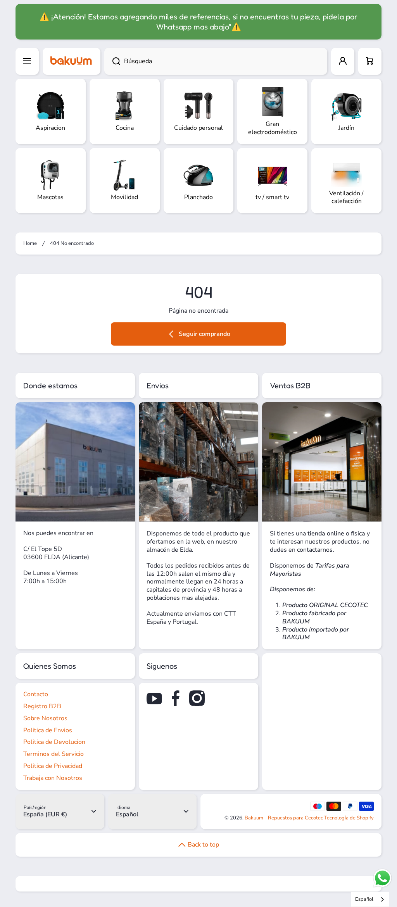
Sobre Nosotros (45, 718)
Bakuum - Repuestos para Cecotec (284, 817)
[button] (369, 61)
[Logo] (71, 61)
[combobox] (215, 61)
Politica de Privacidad (52, 766)
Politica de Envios (47, 730)
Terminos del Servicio (53, 754)
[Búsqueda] (112, 61)
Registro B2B (42, 706)
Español (364, 899)
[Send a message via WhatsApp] (382, 878)
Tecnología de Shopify (349, 817)
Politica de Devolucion (54, 742)
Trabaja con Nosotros (52, 778)
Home (30, 243)
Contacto (35, 694)
